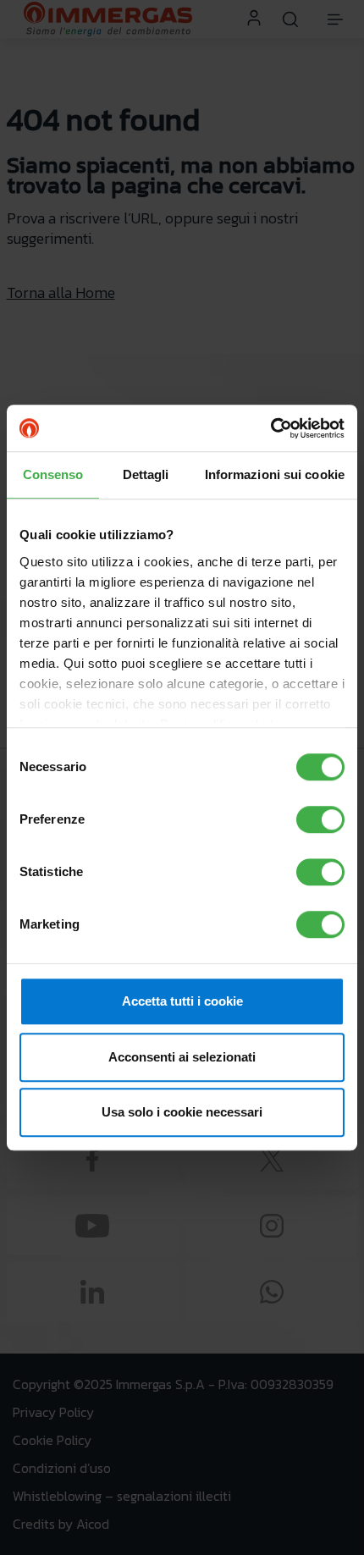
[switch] (320, 819)
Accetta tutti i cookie (182, 1001)
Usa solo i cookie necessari (182, 1112)
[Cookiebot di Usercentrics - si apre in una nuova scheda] (270, 428)
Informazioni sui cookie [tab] (275, 474)
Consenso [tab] (53, 474)
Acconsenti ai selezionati (182, 1057)
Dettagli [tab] (146, 474)
